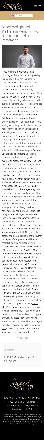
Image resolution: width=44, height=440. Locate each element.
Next (26, 338)
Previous (19, 338)
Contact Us (20, 401)
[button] (38, 5)
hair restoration (20, 86)
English (18, 15)
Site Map (31, 401)
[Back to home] (13, 5)
